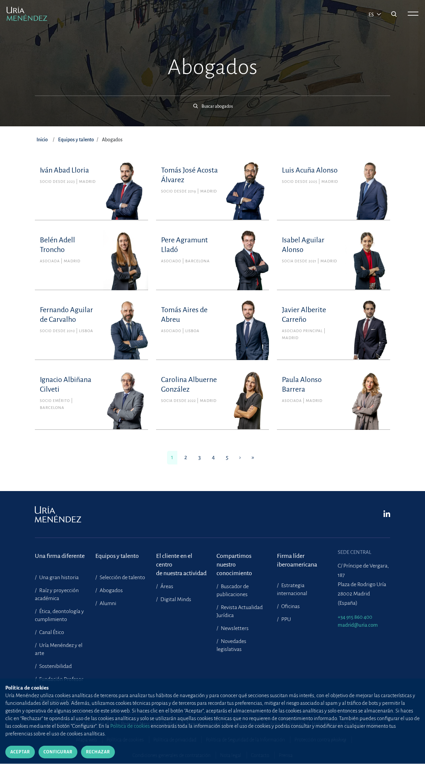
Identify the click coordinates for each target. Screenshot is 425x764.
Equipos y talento (76, 139)
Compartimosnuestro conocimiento (234, 560)
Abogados (111, 590)
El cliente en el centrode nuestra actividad (181, 560)
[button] (212, 102)
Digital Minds (175, 599)
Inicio (42, 139)
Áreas (166, 586)
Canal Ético (51, 632)
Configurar (57, 752)
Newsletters (234, 628)
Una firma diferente (60, 556)
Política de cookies (130, 726)
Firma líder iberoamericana (297, 560)
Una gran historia (58, 577)
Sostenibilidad (55, 666)
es (372, 14)
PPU (285, 619)
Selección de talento (122, 577)
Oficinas (290, 606)
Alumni (107, 603)
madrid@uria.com (358, 625)
